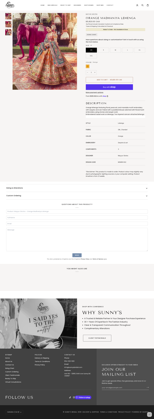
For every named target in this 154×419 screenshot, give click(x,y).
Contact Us (9, 365)
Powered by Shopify (140, 412)
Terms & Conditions (42, 361)
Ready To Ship (10, 378)
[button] (52, 5)
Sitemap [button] (8, 355)
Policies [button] (38, 355)
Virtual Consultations (13, 382)
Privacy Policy (85, 259)
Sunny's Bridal (71, 412)
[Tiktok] (70, 397)
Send (77, 255)
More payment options (94, 92)
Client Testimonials (97, 338)
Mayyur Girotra (91, 14)
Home (7, 358)
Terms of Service (98, 259)
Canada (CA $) (13, 412)
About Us (8, 361)
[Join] (147, 387)
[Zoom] (45, 51)
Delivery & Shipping (42, 358)
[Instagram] (74, 397)
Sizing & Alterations (14, 188)
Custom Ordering (13, 195)
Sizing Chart (91, 34)
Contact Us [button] (69, 355)
